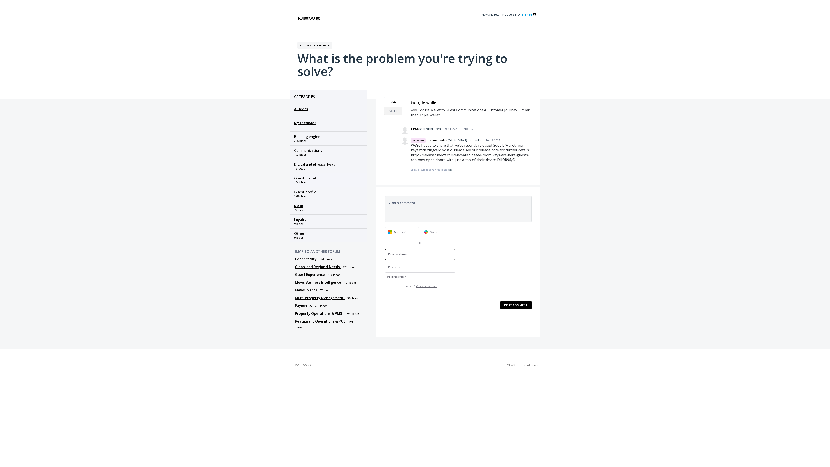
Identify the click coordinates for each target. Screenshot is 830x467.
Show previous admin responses (431, 169)
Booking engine (307, 136)
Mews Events (306, 290)
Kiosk (298, 205)
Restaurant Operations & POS (320, 321)
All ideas (301, 109)
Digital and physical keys (314, 164)
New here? (420, 286)
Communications (308, 150)
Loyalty (300, 219)
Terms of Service (529, 365)
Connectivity (306, 259)
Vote (393, 111)
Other (299, 233)
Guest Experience (310, 274)
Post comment (516, 305)
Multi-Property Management (320, 298)
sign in (527, 14)
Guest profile (305, 192)
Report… (467, 129)
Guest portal (305, 178)
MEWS (511, 365)
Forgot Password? (395, 276)
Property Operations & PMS (319, 313)
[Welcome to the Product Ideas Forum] (309, 19)
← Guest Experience (315, 45)
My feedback (305, 122)
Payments (304, 305)
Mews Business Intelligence (318, 282)
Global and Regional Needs (318, 266)
